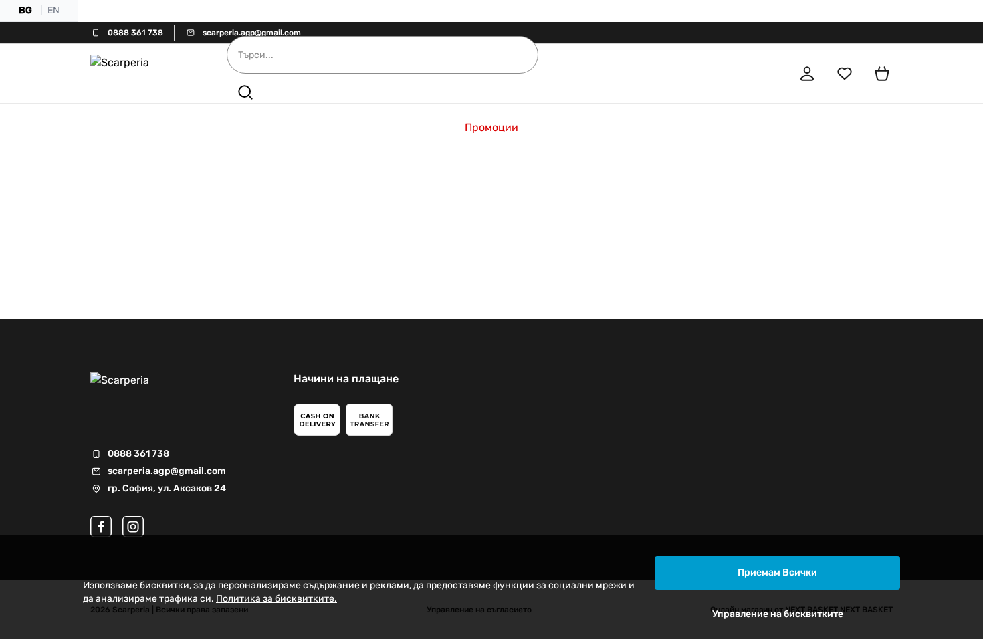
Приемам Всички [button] (777, 572)
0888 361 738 (135, 32)
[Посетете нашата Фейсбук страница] (101, 526)
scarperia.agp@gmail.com (252, 32)
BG (25, 10)
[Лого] (139, 73)
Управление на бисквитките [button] (777, 614)
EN (53, 10)
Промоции (491, 127)
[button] (245, 92)
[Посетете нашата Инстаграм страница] (133, 526)
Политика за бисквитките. (276, 598)
